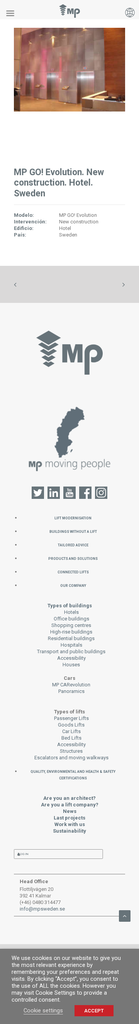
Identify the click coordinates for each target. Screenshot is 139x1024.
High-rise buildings (71, 632)
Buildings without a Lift (73, 531)
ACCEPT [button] (94, 1011)
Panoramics (71, 691)
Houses (71, 664)
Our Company (73, 585)
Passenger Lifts (71, 718)
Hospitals (71, 645)
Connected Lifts (73, 572)
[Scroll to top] (125, 915)
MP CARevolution (71, 685)
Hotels (71, 612)
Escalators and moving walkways (71, 757)
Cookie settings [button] (43, 1010)
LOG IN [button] (24, 854)
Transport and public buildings (71, 651)
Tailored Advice (73, 544)
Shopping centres (71, 625)
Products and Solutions (73, 558)
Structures (71, 751)
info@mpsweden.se (42, 909)
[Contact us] (70, 438)
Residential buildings (71, 638)
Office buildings (71, 619)
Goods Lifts (71, 725)
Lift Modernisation (73, 517)
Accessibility (71, 658)
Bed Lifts (71, 738)
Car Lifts (71, 731)
